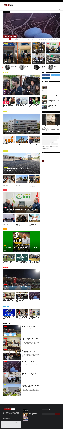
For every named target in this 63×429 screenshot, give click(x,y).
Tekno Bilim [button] (42, 9)
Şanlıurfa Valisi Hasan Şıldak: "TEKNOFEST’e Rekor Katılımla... (8, 317)
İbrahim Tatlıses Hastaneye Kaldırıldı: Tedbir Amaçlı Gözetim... (34, 105)
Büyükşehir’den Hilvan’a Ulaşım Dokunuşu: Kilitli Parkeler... (21, 183)
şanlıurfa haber (52, 146)
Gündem (5, 267)
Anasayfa (6, 9)
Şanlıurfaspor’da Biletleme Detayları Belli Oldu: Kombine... (21, 262)
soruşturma (49, 140)
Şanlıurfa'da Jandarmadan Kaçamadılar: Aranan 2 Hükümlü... (34, 184)
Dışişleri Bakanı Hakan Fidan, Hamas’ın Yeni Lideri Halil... (8, 223)
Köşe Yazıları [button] (11, 9)
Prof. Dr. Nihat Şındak (54, 144)
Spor (5, 229)
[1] (59, 1)
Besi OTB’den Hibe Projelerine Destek (52, 106)
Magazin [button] (17, 9)
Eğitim (5, 111)
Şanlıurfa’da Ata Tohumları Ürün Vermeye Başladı (53, 96)
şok (49, 144)
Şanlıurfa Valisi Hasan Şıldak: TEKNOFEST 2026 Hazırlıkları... (21, 317)
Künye (8, 0)
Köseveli (43, 146)
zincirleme (47, 146)
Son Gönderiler (6, 323)
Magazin (5, 72)
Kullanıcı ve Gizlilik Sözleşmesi (54, 425)
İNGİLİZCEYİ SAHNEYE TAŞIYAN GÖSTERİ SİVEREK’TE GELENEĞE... (34, 317)
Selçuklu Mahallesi (45, 144)
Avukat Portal (57, 427)
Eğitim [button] (27, 9)
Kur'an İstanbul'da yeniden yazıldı (53, 90)
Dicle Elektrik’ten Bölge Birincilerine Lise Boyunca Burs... (30, 386)
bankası (57, 146)
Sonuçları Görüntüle (48, 161)
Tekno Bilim (6, 306)
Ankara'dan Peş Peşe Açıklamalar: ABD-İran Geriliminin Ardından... (33, 223)
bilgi (53, 140)
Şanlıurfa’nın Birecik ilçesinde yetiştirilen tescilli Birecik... (52, 86)
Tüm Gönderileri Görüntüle (36, 323)
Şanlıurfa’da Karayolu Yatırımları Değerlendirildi (8, 183)
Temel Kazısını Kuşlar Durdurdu (34, 299)
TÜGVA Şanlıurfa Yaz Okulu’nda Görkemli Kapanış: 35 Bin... (29, 327)
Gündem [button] (36, 9)
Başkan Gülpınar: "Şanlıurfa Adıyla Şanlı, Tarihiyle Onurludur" (50, 126)
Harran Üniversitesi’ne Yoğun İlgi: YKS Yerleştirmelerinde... (21, 144)
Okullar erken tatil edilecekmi (46, 142)
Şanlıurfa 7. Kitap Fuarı (45, 148)
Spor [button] (32, 9)
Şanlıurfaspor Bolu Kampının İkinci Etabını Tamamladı (8, 262)
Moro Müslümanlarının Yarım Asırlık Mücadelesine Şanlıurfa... (21, 223)
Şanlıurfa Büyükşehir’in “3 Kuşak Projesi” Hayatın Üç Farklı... (21, 300)
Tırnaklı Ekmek (44, 140)
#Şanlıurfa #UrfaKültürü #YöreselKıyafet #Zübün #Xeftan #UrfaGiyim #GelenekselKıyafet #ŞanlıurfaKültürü (50, 137)
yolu (55, 140)
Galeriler (5, 0)
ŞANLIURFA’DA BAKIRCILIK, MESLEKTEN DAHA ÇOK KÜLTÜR (19, 11)
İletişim (11, 0)
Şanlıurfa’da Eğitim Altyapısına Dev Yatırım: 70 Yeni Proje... (34, 144)
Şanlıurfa (6, 150)
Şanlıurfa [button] (22, 9)
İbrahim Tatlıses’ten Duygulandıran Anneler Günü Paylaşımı (8, 105)
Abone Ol (57, 413)
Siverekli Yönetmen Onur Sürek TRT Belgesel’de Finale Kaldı (21, 105)
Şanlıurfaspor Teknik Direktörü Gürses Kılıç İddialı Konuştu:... (34, 418)
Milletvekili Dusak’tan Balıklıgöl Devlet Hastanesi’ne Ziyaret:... (29, 374)
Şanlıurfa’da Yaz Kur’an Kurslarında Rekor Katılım (8, 300)
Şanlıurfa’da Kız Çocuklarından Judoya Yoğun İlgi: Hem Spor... (34, 262)
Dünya (5, 189)
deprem (53, 142)
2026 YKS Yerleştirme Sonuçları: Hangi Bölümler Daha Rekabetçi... (8, 144)
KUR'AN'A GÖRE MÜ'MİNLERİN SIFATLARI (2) (33, 414)
